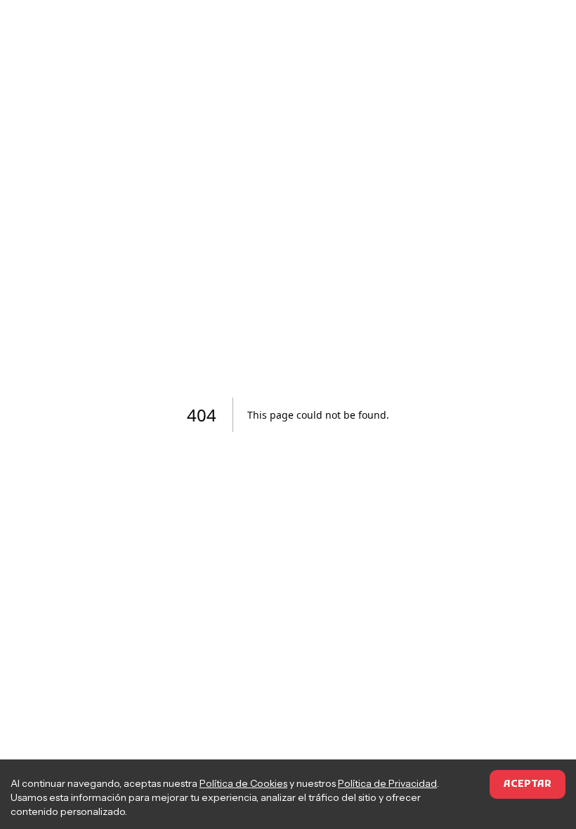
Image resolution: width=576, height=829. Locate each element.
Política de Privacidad (387, 783)
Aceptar (527, 784)
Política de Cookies (243, 783)
